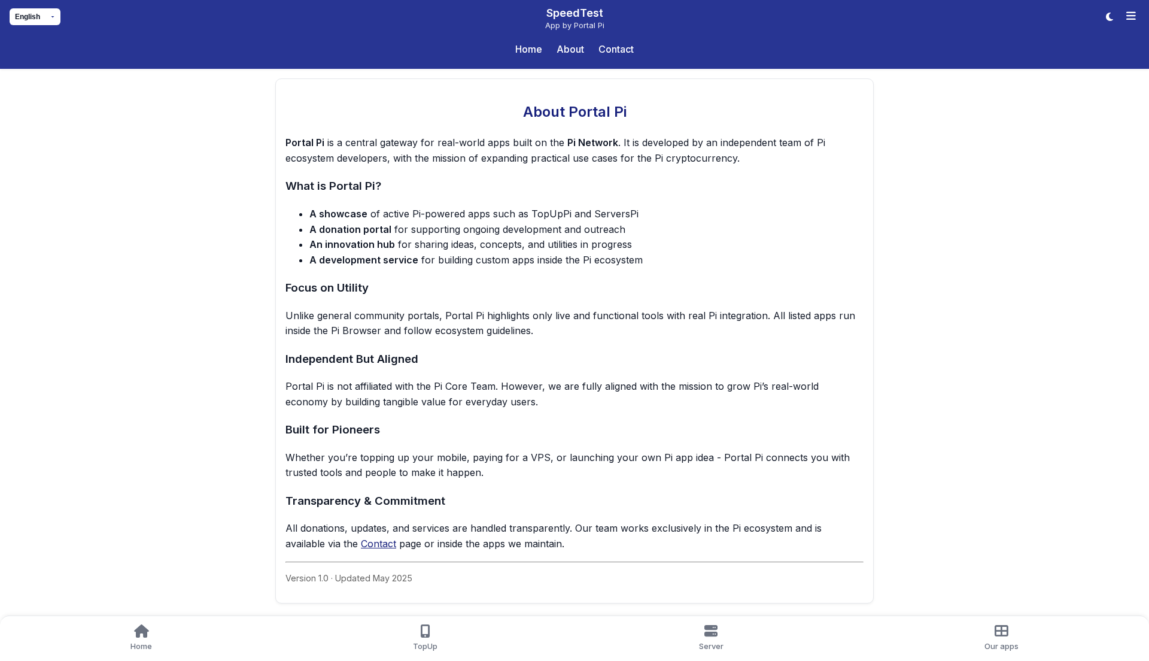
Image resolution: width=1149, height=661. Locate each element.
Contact (378, 544)
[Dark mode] (1109, 16)
